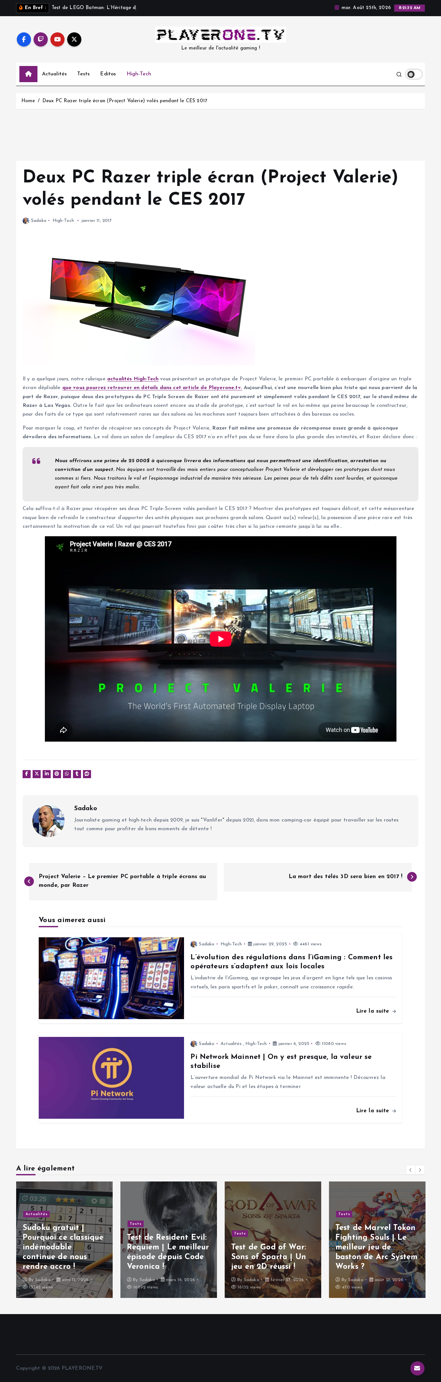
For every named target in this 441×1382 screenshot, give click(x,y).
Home (28, 101)
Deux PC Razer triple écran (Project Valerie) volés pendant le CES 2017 (124, 101)
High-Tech (139, 74)
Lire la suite (373, 1011)
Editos (108, 74)
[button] (410, 1170)
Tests (83, 74)
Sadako (38, 220)
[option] (64, 1239)
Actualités (54, 74)
